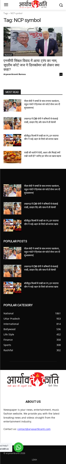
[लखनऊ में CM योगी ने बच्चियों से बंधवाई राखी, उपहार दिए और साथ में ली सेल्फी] (12, 123)
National (8, 55)
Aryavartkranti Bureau (15, 74)
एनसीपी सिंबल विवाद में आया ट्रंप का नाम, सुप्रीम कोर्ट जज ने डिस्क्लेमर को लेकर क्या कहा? (31, 65)
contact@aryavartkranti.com (34, 429)
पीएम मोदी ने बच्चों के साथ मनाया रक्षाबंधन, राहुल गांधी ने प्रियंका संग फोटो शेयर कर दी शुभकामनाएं (42, 104)
